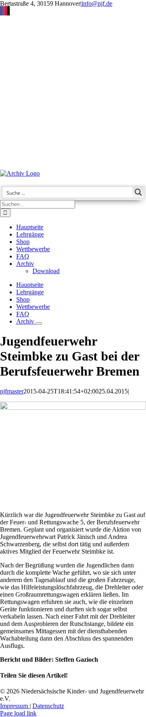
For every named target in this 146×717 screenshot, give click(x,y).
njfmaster (12, 391)
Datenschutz (48, 705)
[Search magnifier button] (138, 192)
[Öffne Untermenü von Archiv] (39, 323)
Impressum (15, 705)
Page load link (18, 713)
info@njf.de (97, 3)
